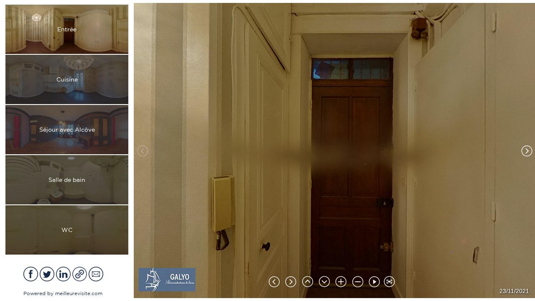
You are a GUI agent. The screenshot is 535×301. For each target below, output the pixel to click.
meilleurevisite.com (78, 293)
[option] (67, 29)
